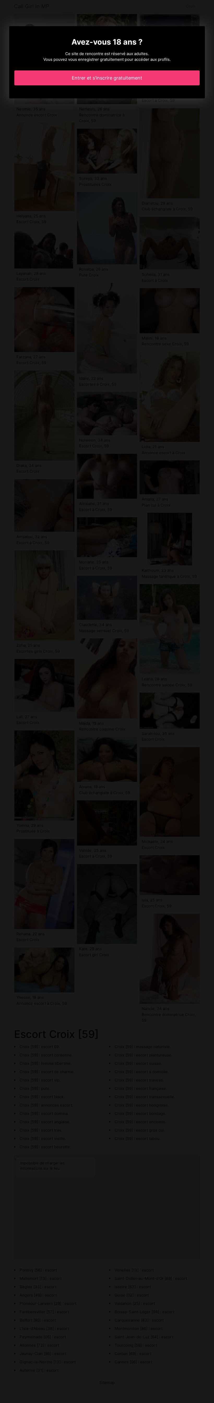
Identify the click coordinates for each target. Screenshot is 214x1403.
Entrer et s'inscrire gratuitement (107, 78)
